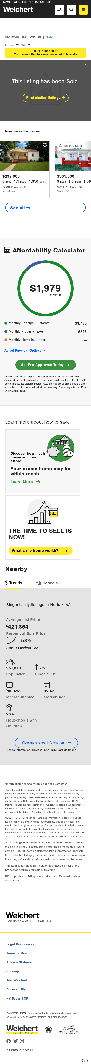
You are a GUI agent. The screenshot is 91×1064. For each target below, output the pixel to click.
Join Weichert (16, 980)
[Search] (71, 10)
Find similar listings (44, 97)
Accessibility (16, 989)
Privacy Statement (20, 962)
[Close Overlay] (85, 65)
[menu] (83, 10)
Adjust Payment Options (22, 350)
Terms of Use (16, 953)
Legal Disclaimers (20, 944)
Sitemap (12, 971)
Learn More (25, 481)
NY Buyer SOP (17, 998)
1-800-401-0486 (42, 921)
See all (18, 208)
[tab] (13, 584)
